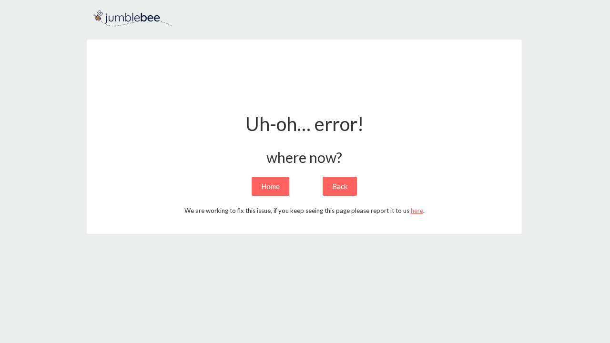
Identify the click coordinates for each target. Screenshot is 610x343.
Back (339, 186)
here (417, 210)
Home (270, 186)
